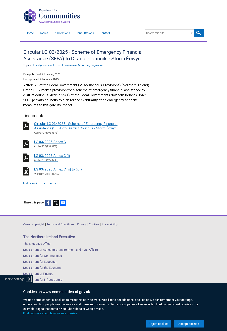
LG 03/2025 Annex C (50, 144)
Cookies (94, 224)
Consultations (85, 33)
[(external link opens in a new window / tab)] (48, 203)
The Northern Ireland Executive (49, 237)
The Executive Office (37, 243)
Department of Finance (38, 273)
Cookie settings (14, 279)
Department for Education (40, 261)
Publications (62, 33)
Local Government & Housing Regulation (80, 65)
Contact (105, 33)
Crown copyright (33, 224)
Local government (43, 65)
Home (30, 33)
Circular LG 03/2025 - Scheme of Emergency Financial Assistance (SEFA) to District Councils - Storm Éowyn (75, 128)
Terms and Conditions (60, 224)
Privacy (81, 224)
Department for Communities (42, 255)
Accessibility (110, 224)
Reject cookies (159, 324)
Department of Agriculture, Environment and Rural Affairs (60, 249)
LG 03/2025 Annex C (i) (52, 158)
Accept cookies (188, 324)
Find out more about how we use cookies (50, 313)
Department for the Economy (42, 267)
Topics (43, 33)
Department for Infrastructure (42, 279)
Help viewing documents (39, 183)
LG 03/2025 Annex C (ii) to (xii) (58, 171)
